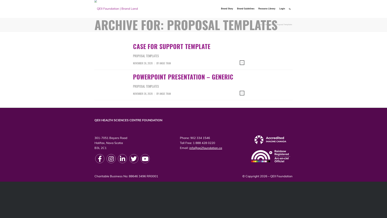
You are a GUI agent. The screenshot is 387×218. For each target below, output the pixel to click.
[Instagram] (111, 158)
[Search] (290, 9)
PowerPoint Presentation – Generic (183, 76)
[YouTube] (145, 158)
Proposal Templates (146, 55)
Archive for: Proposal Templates (186, 25)
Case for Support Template (171, 46)
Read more (242, 62)
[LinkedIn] (122, 158)
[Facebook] (99, 158)
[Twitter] (133, 158)
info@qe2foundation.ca (205, 148)
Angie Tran (165, 63)
